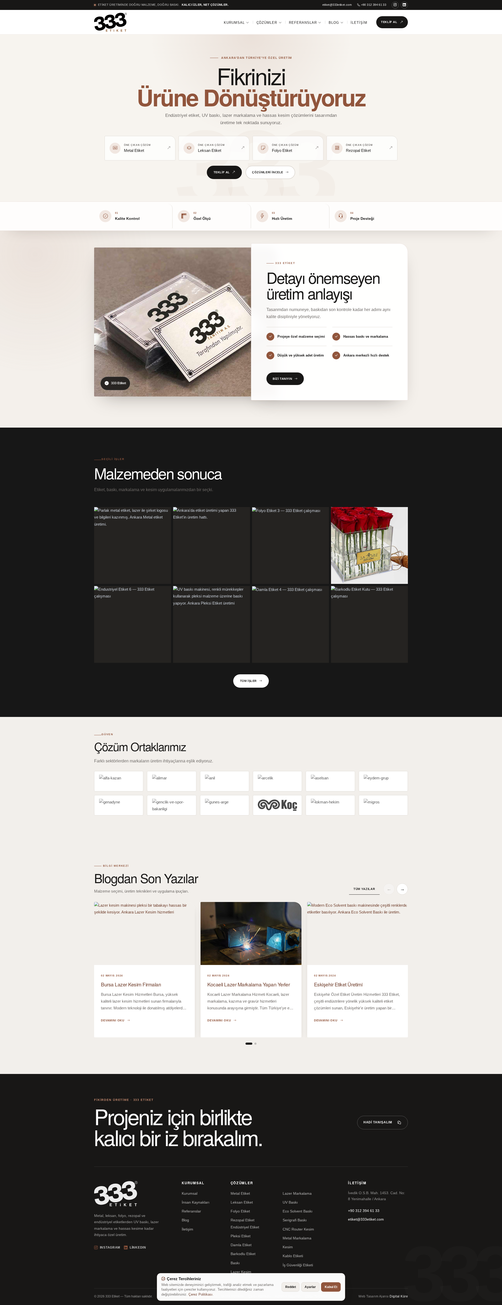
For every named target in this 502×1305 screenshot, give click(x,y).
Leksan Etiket (242, 1202)
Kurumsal (234, 23)
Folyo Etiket (240, 1211)
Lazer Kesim (241, 1272)
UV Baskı (290, 1202)
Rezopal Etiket (242, 1220)
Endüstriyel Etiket (245, 1227)
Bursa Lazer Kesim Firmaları (131, 984)
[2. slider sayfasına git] (255, 1044)
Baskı (235, 1263)
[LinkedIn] (404, 5)
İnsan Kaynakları (195, 1202)
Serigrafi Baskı (295, 1220)
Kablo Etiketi (293, 1256)
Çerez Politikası (201, 1294)
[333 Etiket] (110, 22)
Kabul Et (331, 1287)
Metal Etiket (240, 1193)
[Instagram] (395, 5)
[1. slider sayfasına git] (249, 1044)
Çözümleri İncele (267, 172)
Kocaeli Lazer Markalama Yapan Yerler (248, 984)
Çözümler (266, 23)
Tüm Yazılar (364, 888)
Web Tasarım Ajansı (383, 1296)
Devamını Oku (112, 1020)
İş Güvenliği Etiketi (298, 1265)
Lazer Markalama (297, 1193)
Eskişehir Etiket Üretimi (338, 984)
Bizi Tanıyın (282, 378)
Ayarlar (310, 1287)
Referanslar (303, 23)
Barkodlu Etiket (243, 1254)
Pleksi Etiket (240, 1236)
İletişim (359, 23)
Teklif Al (389, 22)
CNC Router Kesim (298, 1229)
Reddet (290, 1287)
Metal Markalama (297, 1238)
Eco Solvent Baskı (297, 1211)
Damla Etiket (241, 1245)
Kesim (288, 1247)
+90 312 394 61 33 (373, 4)
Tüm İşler (248, 680)
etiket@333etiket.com (337, 4)
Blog (334, 23)
